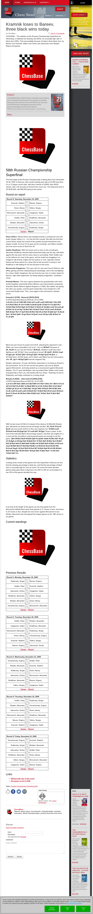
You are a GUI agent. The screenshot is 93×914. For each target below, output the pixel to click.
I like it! (52, 33)
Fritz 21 (10, 95)
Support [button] (44, 2)
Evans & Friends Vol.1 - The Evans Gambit (80, 62)
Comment (9, 840)
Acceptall (83, 908)
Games (23, 231)
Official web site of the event (23, 779)
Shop (7, 2)
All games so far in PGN (20, 781)
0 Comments (60, 33)
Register (23, 837)
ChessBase (18, 809)
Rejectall (67, 908)
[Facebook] (13, 791)
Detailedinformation (51, 908)
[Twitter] (19, 791)
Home (17, 2)
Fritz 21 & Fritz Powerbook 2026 (80, 795)
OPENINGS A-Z (30, 2)
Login (82, 3)
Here (71, 901)
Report (31, 610)
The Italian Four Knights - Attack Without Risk (80, 870)
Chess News (25, 15)
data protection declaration (74, 903)
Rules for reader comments (15, 828)
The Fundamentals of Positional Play (79, 833)
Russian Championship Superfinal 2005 (24, 786)
